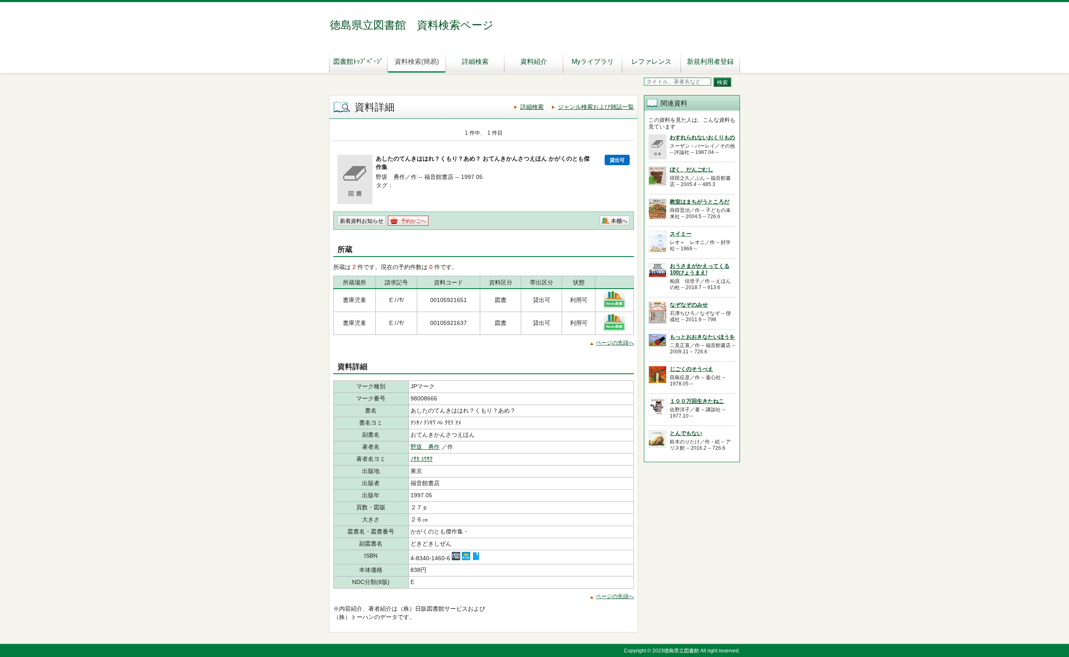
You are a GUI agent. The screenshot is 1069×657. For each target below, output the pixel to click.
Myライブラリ (593, 61)
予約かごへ (413, 221)
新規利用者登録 (710, 61)
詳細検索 (475, 61)
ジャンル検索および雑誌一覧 (596, 106)
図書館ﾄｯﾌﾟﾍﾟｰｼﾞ (358, 61)
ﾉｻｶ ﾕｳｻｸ (421, 459)
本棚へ (619, 221)
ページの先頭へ (615, 343)
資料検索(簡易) (417, 61)
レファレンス (651, 61)
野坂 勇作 (425, 446)
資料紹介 (533, 61)
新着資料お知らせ (361, 221)
